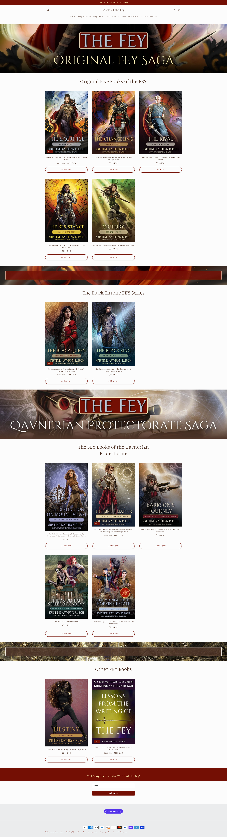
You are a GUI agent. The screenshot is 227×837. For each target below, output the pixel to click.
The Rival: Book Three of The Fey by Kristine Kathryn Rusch (160, 159)
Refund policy (81, 832)
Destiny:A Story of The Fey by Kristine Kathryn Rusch (66, 749)
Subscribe (113, 793)
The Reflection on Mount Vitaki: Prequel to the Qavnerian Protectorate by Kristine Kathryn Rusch (66, 535)
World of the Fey (55, 832)
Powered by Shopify (67, 832)
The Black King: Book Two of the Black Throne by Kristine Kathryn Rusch (113, 370)
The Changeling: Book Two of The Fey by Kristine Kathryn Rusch (113, 159)
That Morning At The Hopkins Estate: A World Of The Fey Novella (114, 623)
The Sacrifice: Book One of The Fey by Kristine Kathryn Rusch (66, 159)
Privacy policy (93, 832)
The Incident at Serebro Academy (66, 622)
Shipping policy (105, 832)
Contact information (120, 832)
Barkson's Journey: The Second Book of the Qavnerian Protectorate (160, 531)
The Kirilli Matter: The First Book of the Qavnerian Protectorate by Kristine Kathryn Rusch (113, 531)
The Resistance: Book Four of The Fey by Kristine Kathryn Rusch (66, 246)
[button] (48, 10)
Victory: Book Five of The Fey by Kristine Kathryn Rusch (113, 245)
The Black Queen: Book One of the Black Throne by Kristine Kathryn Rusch (66, 370)
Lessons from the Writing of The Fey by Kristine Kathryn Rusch (113, 748)
